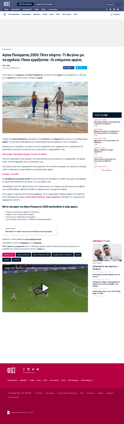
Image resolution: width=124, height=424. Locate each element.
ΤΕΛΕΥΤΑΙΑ (101, 115)
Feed (81, 393)
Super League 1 (98, 129)
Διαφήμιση (110, 393)
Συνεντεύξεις (53, 9)
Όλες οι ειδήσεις (106, 170)
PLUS (75, 14)
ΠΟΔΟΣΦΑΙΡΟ (26, 14)
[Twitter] (111, 9)
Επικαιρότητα (6, 49)
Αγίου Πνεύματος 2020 (41, 255)
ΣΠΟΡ (58, 14)
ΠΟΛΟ (51, 14)
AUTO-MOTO (66, 14)
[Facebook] (107, 9)
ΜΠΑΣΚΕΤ (36, 14)
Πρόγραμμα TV (27, 9)
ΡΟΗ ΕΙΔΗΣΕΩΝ (13, 14)
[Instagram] (114, 9)
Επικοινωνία (91, 393)
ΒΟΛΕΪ (45, 14)
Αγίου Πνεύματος (23, 255)
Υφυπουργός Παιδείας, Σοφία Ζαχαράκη (43, 197)
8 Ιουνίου (16, 260)
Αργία (78, 255)
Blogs (6, 9)
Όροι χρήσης (50, 393)
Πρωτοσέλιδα (15, 9)
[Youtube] (118, 9)
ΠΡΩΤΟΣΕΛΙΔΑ (73, 380)
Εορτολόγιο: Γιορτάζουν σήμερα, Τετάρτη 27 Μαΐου (24, 154)
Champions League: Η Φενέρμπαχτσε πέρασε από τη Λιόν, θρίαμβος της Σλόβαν (106, 284)
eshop (39, 249)
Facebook (24, 243)
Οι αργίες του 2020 (10, 174)
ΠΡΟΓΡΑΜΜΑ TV (87, 380)
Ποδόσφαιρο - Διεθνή (100, 120)
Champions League (99, 148)
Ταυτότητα (39, 393)
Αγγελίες (101, 393)
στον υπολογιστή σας (33, 239)
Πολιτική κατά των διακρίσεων (67, 393)
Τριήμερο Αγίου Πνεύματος (62, 255)
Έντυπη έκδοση (14, 397)
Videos (44, 9)
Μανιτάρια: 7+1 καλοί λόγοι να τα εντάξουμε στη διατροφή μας (29, 231)
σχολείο (7, 260)
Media (37, 9)
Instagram (37, 243)
